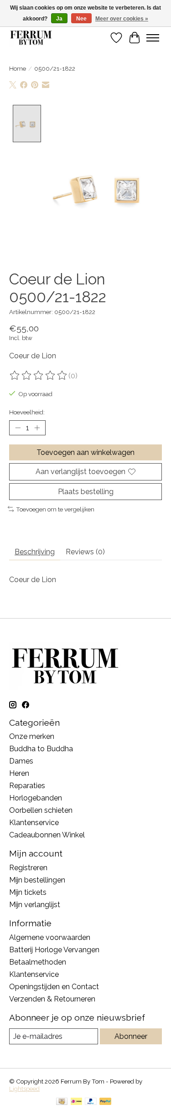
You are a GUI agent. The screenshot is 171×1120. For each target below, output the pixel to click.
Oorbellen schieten (41, 810)
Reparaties (27, 785)
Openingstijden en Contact (54, 986)
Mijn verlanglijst (34, 904)
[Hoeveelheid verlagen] (18, 428)
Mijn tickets (28, 892)
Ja (59, 18)
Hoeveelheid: (27, 412)
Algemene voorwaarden (49, 937)
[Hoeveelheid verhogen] (37, 428)
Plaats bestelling (86, 491)
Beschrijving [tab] (35, 551)
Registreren (28, 867)
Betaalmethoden (37, 962)
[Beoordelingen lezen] (38, 375)
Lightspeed (24, 1088)
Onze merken (31, 736)
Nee (81, 18)
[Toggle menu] (153, 38)
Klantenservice (34, 822)
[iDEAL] (76, 1102)
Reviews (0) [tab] (85, 551)
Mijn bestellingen (37, 880)
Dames (21, 761)
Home (17, 68)
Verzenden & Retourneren (52, 999)
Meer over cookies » (121, 18)
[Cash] (61, 1102)
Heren (19, 773)
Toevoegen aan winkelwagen (85, 452)
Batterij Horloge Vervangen (54, 949)
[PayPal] (91, 1102)
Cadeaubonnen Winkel (47, 835)
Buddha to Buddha (41, 748)
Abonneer (130, 1036)
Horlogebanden (35, 798)
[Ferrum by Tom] (31, 37)
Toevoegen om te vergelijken (55, 509)
